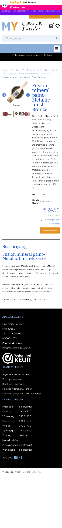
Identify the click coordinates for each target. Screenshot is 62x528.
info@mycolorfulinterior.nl (16, 347)
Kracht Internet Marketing (28, 471)
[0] (50, 27)
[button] (46, 221)
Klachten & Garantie (13, 383)
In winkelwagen (50, 230)
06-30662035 (9, 338)
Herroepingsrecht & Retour (17, 388)
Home (5, 70)
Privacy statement (12, 379)
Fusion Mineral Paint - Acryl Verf (35, 73)
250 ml (43, 194)
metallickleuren (47, 201)
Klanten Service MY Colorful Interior (21, 393)
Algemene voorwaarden (15, 374)
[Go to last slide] (4, 95)
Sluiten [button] (58, 11)
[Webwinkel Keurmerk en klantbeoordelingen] (16, 358)
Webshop (15, 70)
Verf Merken (28, 70)
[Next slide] (28, 95)
